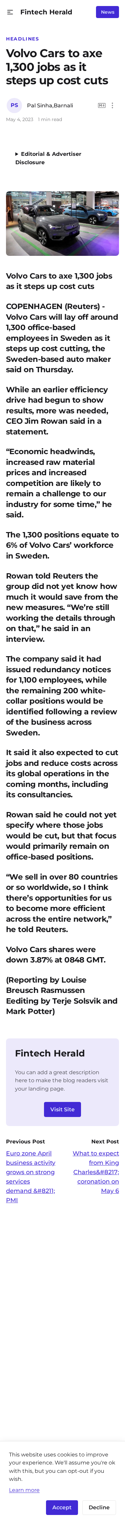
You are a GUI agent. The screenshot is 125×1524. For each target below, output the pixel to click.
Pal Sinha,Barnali (50, 105)
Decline (99, 1507)
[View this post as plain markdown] (102, 105)
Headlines (22, 38)
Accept (62, 1507)
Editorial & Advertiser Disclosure (48, 158)
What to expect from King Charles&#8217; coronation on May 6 (96, 1172)
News (107, 12)
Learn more (24, 1490)
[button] (10, 12)
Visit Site (62, 1109)
